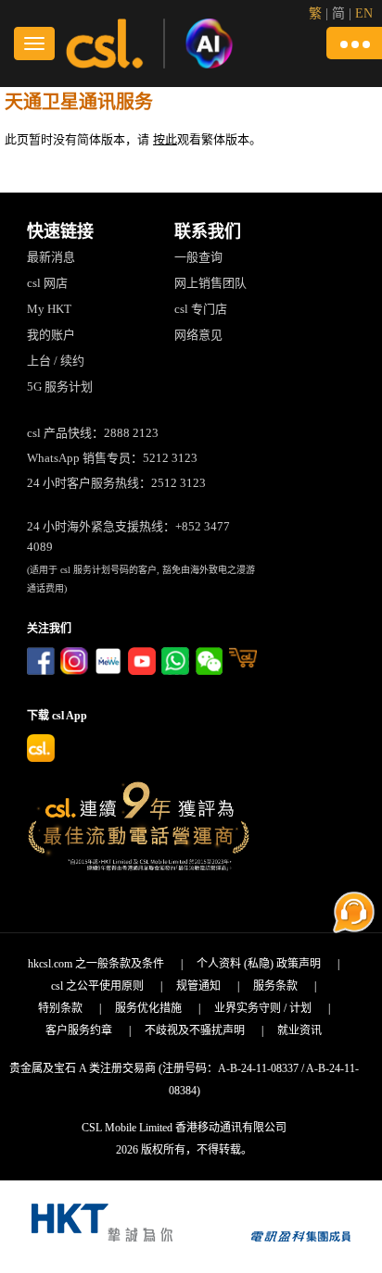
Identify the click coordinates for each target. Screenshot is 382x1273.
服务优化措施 (148, 1008)
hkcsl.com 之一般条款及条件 (96, 963)
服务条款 (275, 986)
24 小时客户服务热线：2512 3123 (116, 483)
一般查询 (198, 257)
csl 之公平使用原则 (97, 986)
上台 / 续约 (55, 361)
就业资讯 (299, 1030)
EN (364, 13)
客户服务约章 (78, 1030)
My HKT (49, 309)
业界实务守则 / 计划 (263, 1008)
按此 (165, 139)
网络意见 (198, 335)
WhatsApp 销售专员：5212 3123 (112, 458)
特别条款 (60, 1008)
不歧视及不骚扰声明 (195, 1030)
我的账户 (51, 335)
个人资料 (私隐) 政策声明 (259, 963)
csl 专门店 (200, 309)
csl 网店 (47, 283)
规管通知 (198, 986)
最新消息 (51, 257)
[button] (354, 43)
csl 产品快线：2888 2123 (93, 433)
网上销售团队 (210, 283)
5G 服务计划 (60, 386)
